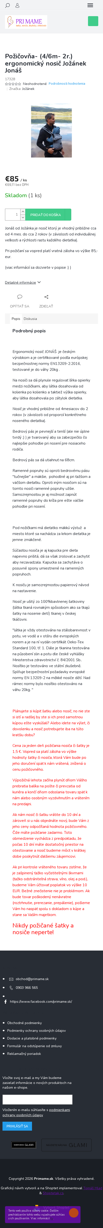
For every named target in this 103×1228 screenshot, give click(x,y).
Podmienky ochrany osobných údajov (36, 1030)
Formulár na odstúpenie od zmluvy (34, 1046)
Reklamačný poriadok (24, 1053)
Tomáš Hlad (92, 1188)
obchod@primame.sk (32, 979)
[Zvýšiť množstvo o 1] (22, 212)
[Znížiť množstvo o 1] (22, 217)
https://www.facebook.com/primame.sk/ (41, 1001)
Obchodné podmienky (24, 1023)
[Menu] (90, 5)
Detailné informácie (20, 282)
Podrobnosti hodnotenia (67, 83)
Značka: (21, 88)
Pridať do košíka (45, 215)
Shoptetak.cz (53, 1193)
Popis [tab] (16, 318)
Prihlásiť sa (17, 1126)
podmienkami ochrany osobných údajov (36, 1112)
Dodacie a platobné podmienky (31, 1038)
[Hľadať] (7, 5)
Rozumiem (75, 1213)
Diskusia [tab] (30, 318)
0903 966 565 (27, 987)
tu (51, 1218)
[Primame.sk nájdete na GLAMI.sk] (23, 1144)
